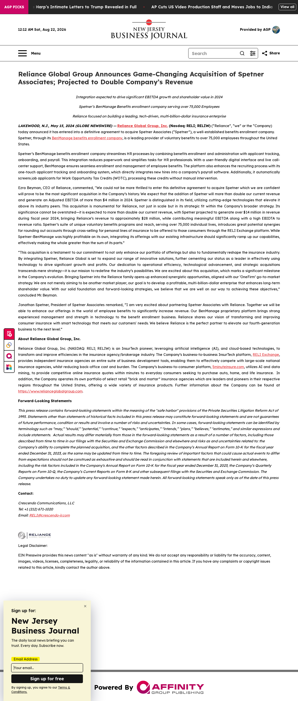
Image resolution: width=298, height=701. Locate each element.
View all (287, 7)
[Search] (242, 53)
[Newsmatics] (9, 367)
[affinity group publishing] (9, 356)
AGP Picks (14, 7)
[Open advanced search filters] (252, 53)
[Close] (85, 606)
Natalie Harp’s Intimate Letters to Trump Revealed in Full (78, 6)
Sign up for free (47, 678)
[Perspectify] (9, 345)
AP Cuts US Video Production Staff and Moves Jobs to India (212, 6)
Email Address (26, 659)
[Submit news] (9, 334)
